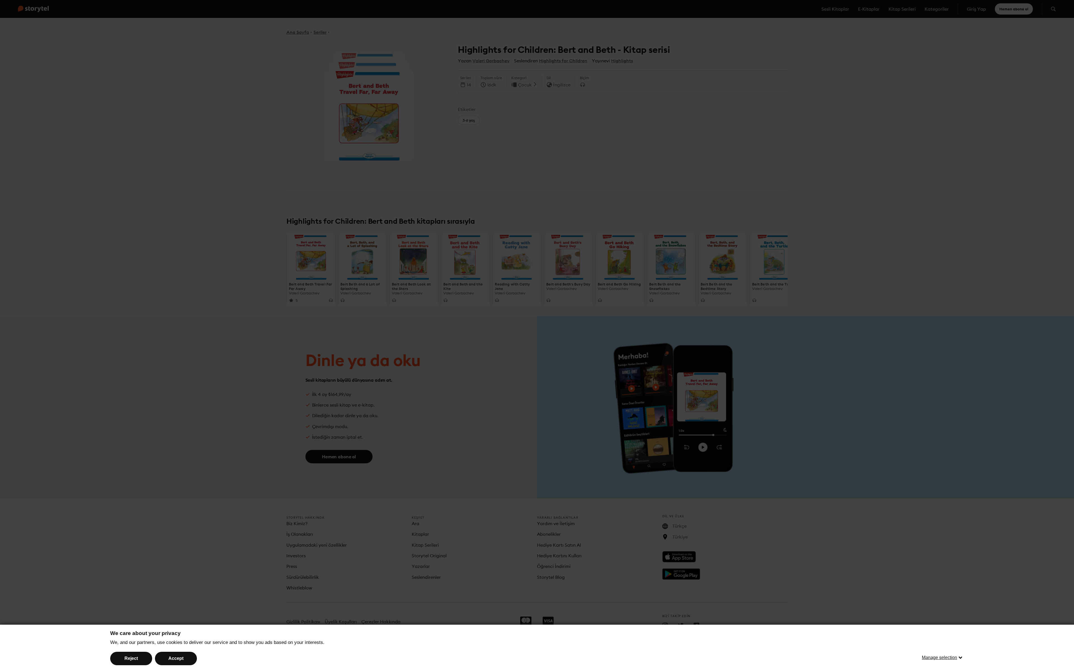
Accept (175, 658)
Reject (131, 658)
